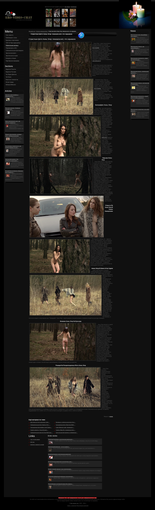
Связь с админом (71, 505)
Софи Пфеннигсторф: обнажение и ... (65, 427)
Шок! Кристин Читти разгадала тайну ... (40, 422)
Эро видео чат (32, 31)
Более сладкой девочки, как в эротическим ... (60, 469)
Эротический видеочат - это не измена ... (59, 446)
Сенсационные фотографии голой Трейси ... (41, 427)
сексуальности (96, 61)
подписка (73, 6)
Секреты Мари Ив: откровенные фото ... (65, 430)
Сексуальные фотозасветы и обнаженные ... (67, 432)
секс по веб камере (35, 439)
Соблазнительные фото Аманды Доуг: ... (40, 424)
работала (104, 137)
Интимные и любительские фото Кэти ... (66, 422)
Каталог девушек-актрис (41, 31)
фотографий (95, 47)
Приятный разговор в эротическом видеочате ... (61, 439)
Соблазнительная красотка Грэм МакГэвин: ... (41, 432)
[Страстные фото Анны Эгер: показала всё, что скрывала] (18, 16)
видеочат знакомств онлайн (37, 444)
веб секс (32, 442)
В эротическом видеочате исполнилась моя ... (60, 461)
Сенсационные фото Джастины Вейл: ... (65, 424)
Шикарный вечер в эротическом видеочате (59, 454)
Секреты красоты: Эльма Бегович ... (39, 430)
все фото (67, 6)
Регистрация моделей (82, 505)
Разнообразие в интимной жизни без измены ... (60, 484)
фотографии (97, 88)
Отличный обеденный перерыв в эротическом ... (61, 476)
